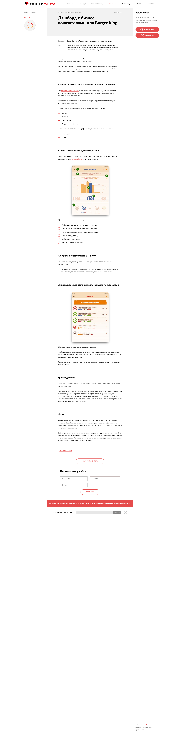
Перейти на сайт (65, 451)
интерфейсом (77, 159)
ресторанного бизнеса (70, 91)
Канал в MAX (149, 29)
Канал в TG (149, 35)
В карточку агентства (90, 461)
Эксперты (151, 4)
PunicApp (28, 17)
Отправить (90, 492)
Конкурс (83, 4)
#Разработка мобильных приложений (69, 12)
